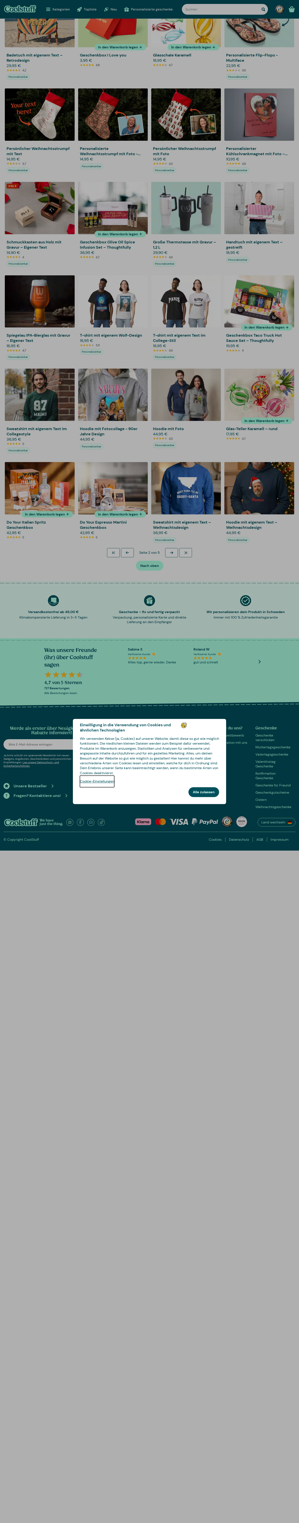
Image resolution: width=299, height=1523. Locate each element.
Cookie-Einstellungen (97, 781)
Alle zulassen (204, 792)
